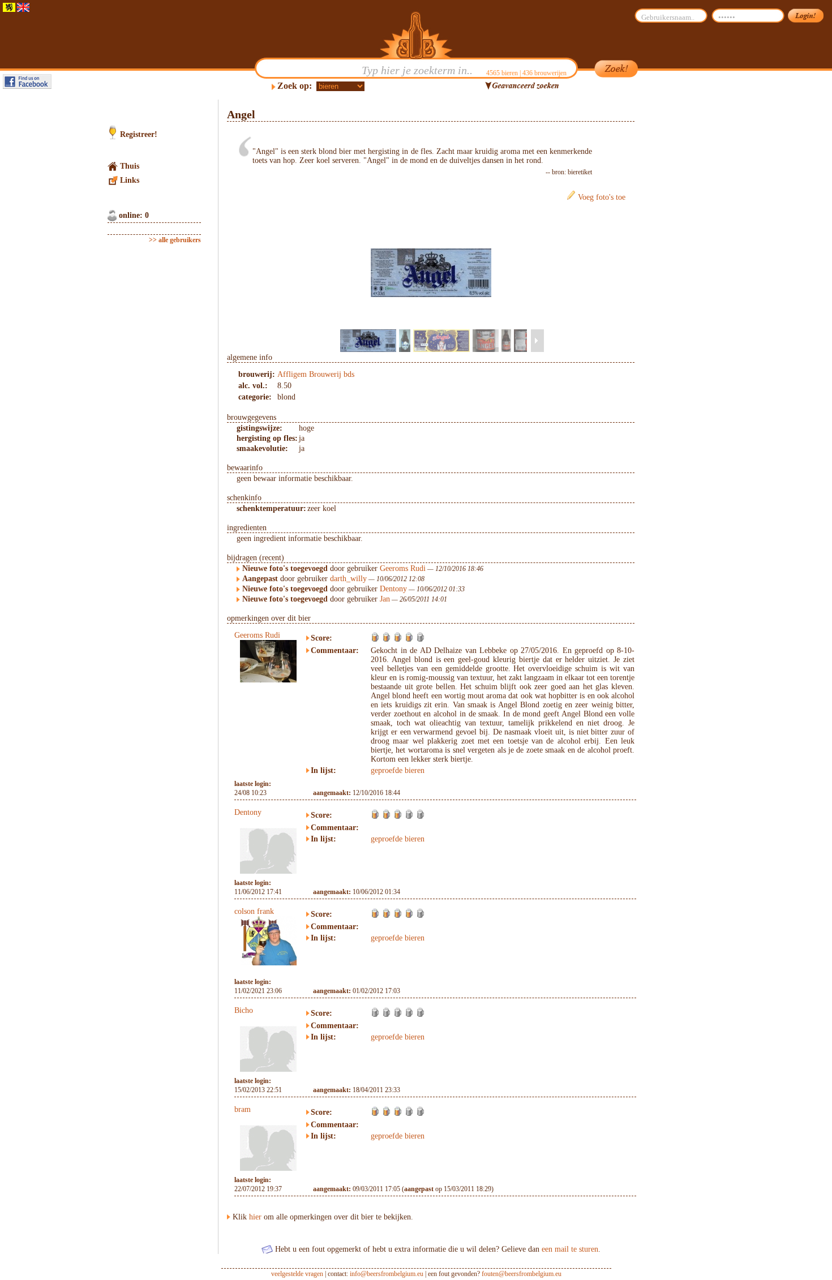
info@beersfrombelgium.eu (386, 1274)
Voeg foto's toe (601, 197)
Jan (385, 599)
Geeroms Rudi (403, 568)
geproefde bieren (397, 770)
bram (242, 1109)
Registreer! (138, 134)
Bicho (243, 1010)
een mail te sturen (570, 1249)
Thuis (129, 166)
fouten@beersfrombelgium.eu (521, 1274)
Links (129, 180)
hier (255, 1217)
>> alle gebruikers (175, 240)
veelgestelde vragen (297, 1274)
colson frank (254, 911)
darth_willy (348, 578)
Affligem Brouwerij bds (315, 374)
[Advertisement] (688, 269)
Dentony (393, 589)
